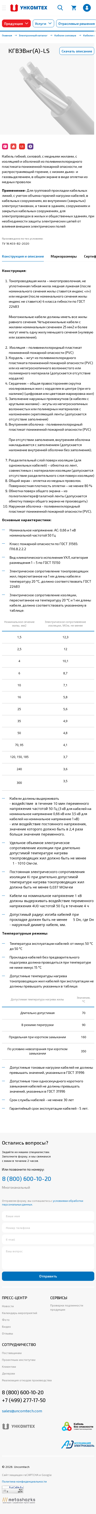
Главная (7, 35)
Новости (8, 1306)
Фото (6, 1319)
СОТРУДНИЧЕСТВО (19, 1344)
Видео (6, 1326)
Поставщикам (12, 1353)
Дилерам (8, 1373)
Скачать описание (77, 51)
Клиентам (9, 1366)
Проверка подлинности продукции (66, 1307)
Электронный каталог (33, 35)
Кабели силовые (65, 35)
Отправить (48, 1276)
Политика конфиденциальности (24, 1481)
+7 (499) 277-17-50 (24, 1400)
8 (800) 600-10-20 (26, 1178)
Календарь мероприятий (19, 1313)
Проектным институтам (18, 1359)
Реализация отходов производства (27, 1380)
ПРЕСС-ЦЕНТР (14, 1297)
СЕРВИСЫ (58, 1297)
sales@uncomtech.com (22, 1410)
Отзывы (7, 1333)
